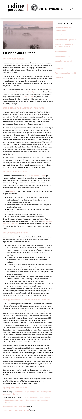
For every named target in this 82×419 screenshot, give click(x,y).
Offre (41, 9)
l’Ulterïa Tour (28, 97)
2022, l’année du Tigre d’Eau (65, 40)
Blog (62, 9)
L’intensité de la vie (62, 35)
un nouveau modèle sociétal (35, 176)
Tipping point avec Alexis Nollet (15, 406)
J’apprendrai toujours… (64, 56)
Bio (46, 9)
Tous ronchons (61, 51)
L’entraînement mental (63, 61)
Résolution (59, 78)
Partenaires (54, 9)
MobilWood (13, 191)
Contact (69, 9)
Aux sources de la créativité (65, 73)
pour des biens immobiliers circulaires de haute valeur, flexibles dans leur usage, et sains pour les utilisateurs (27, 400)
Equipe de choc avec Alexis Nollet (16, 410)
